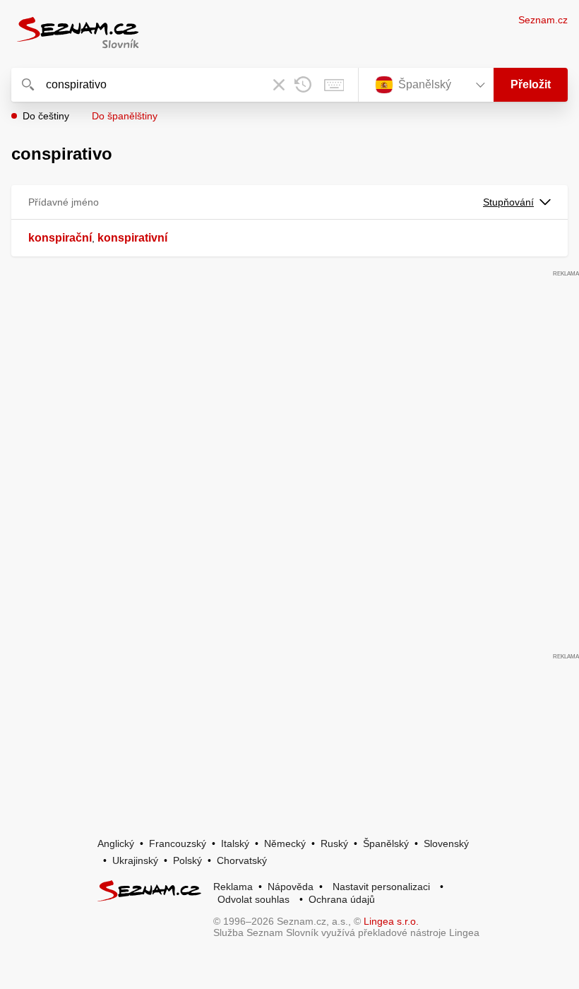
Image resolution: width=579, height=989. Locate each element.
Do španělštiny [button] (124, 116)
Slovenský (446, 843)
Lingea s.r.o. (391, 921)
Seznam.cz (543, 19)
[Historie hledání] (302, 85)
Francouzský (177, 843)
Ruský (334, 843)
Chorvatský (242, 860)
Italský (235, 843)
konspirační (60, 238)
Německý (285, 843)
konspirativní (132, 238)
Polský (187, 860)
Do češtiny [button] (46, 116)
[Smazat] (278, 85)
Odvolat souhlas (253, 899)
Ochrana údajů (342, 899)
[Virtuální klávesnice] (334, 85)
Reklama (233, 886)
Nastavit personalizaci (381, 886)
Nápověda (291, 886)
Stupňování (508, 202)
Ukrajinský (135, 860)
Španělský (386, 843)
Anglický (115, 843)
